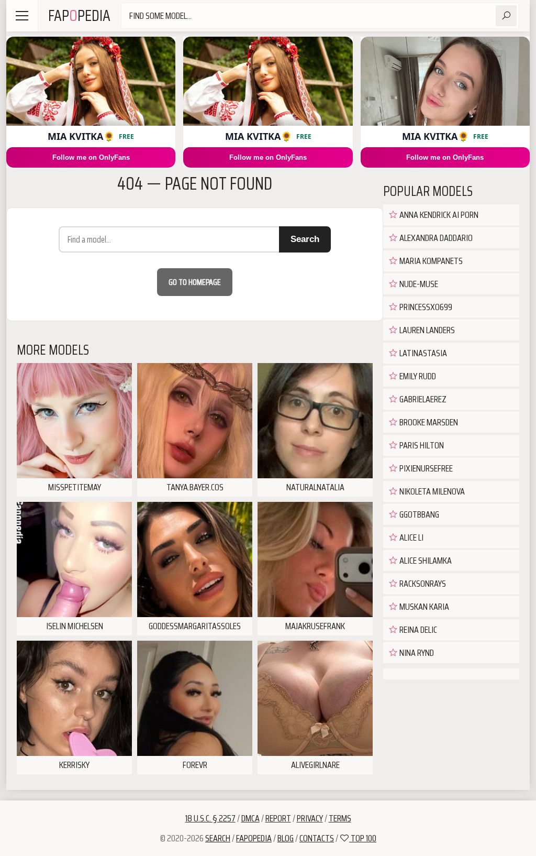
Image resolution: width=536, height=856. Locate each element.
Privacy (310, 818)
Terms (340, 818)
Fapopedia (254, 838)
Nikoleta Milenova (431, 491)
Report (278, 818)
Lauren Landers (426, 330)
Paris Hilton (421, 445)
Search (305, 239)
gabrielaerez (422, 399)
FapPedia (79, 15)
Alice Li (410, 537)
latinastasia (422, 353)
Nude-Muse (418, 284)
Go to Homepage (195, 282)
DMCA (250, 818)
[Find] (506, 15)
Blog (285, 838)
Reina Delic (417, 629)
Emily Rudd (417, 376)
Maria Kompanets (430, 261)
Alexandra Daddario (435, 238)
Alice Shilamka (425, 560)
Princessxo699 (425, 307)
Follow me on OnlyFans (91, 157)
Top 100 (362, 838)
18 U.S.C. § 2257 (210, 818)
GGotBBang (418, 514)
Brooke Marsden (428, 422)
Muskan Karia (423, 606)
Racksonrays (422, 583)
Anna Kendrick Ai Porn (438, 214)
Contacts (316, 838)
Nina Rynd (416, 652)
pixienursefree (425, 468)
